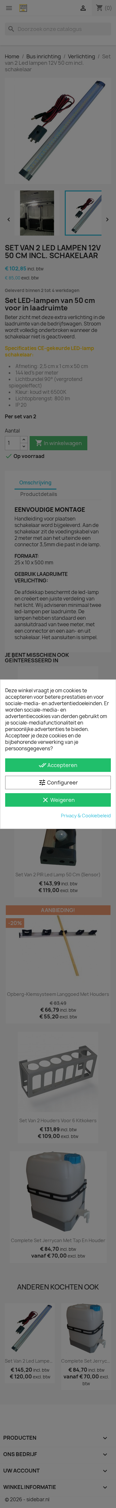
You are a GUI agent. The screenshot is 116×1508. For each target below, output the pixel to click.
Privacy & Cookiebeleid (86, 815)
